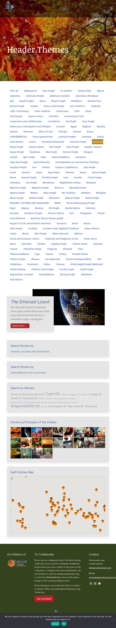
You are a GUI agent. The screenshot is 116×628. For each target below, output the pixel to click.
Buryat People (17, 106)
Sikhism (78, 233)
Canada (34, 106)
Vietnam (60, 264)
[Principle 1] (68, 432)
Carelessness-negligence (70, 395)
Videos (47, 264)
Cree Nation (54, 121)
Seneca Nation (91, 228)
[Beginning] (16, 432)
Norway (39, 208)
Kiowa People (99, 172)
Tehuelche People (32, 248)
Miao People (50, 192)
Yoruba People (66, 269)
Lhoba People (95, 177)
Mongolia (101, 192)
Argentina (15, 95)
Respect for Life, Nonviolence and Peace (30, 223)
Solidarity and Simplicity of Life (61, 238)
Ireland (46, 167)
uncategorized (52, 259)
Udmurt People (17, 259)
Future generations (43, 136)
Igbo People (29, 157)
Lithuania (15, 182)
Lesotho (78, 177)
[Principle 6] (26, 443)
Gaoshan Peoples (67, 136)
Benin (43, 100)
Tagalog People (59, 243)
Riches (44, 407)
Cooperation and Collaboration (26, 121)
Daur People (88, 121)
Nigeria (25, 208)
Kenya (83, 172)
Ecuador (60, 126)
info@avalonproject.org (68, 574)
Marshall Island (77, 187)
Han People (55, 146)
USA (99, 259)
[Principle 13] (100, 443)
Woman (91, 406)
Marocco (59, 187)
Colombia (54, 116)
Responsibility (25, 406)
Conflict (83, 395)
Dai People (71, 121)
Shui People (41, 233)
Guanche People (78, 141)
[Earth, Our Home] (26, 432)
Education (29, 398)
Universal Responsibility (78, 259)
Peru (71, 213)
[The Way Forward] (47, 453)
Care (53, 394)
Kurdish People (50, 177)
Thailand (67, 248)
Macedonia (48, 182)
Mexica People (17, 192)
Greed (72, 399)
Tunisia (49, 254)
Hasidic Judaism (93, 146)
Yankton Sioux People (42, 269)
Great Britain (16, 141)
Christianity (16, 116)
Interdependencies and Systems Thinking (77, 162)
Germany (86, 136)
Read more (18, 325)
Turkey (62, 254)
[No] (112, 620)
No (64, 624)
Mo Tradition (69, 192)
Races (75, 402)
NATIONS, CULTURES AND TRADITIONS (29, 203)
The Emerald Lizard (30, 301)
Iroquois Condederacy (66, 167)
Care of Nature (77, 106)
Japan (39, 172)
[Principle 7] (37, 443)
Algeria (100, 90)
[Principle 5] (16, 443)
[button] (95, 526)
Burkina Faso (94, 100)
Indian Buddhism (61, 157)
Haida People (16, 146)
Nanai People (92, 197)
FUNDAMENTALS (18, 136)
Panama (14, 213)
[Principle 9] (58, 443)
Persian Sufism (56, 213)
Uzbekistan (16, 264)
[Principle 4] (100, 432)
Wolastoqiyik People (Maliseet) (86, 264)
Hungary (88, 151)
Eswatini (28, 131)
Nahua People (72, 197)
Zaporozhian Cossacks (21, 274)
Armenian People (35, 95)
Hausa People (17, 151)
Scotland (32, 228)
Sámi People (16, 228)
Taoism (14, 248)
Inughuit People (18, 167)
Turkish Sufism (80, 254)
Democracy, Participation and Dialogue (30, 126)
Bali (12, 100)
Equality (101, 126)
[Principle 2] (79, 432)
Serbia (13, 233)
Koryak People (29, 177)
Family (42, 399)
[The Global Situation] (37, 432)
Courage (95, 394)
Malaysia (91, 182)
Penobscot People (33, 213)
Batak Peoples (27, 100)
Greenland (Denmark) (53, 141)
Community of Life (74, 116)
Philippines (86, 213)
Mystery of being (64, 402)
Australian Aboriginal (87, 95)
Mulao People (36, 197)
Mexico (34, 192)
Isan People (89, 167)
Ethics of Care (45, 131)
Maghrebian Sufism (70, 182)
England (86, 126)
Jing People (54, 172)
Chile (77, 111)
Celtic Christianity (19, 111)
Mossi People (17, 197)
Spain (13, 243)
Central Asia (62, 111)
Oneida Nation (72, 208)
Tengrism (52, 248)
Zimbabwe (86, 274)
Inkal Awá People (19, 162)
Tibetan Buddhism (19, 254)
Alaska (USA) (84, 90)
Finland (77, 131)
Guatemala (97, 141)
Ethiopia (63, 131)
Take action (75, 406)
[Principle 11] (79, 443)
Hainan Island (36, 146)
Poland (101, 213)
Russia (87, 223)
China (88, 111)
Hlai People (51, 151)
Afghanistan (30, 90)
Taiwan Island (79, 243)
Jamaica (26, 172)
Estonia (14, 131)
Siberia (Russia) (60, 233)
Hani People (73, 146)
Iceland (14, 157)
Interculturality (42, 162)
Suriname (26, 243)
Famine (49, 399)
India (43, 157)
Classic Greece (35, 116)
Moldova (85, 192)
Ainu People (49, 90)
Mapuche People (40, 187)
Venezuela (32, 264)
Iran (34, 167)
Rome (75, 223)
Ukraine (35, 259)
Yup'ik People (87, 269)
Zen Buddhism (46, 274)
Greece (32, 141)
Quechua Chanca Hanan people (47, 218)
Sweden (41, 243)
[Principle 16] (37, 453)
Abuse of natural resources (27, 394)
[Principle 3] (89, 432)
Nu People (54, 208)
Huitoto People (70, 151)
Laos (66, 177)
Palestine (90, 208)
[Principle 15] (26, 453)
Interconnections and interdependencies (25, 402)
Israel (13, 172)
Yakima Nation (18, 269)
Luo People (31, 182)
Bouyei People (58, 100)
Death (16, 398)
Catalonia (96, 106)
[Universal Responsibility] (58, 432)
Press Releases (17, 218)
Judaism (69, 172)
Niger (13, 208)
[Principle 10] (68, 443)
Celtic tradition (42, 111)
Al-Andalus (66, 90)
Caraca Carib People (53, 106)
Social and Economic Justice (24, 238)
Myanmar (54, 197)
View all (14, 90)
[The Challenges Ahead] (47, 432)
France (90, 131)
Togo (37, 254)
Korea (13, 177)
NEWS (57, 203)
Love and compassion (49, 402)
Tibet (80, 248)
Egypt (74, 126)
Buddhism (76, 100)
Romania (61, 223)
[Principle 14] (16, 453)
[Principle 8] (47, 443)
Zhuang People (67, 274)
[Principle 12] (89, 443)
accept (55, 624)
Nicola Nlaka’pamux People (80, 203)
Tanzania (98, 243)
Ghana (100, 136)
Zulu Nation (16, 279)
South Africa (90, 238)
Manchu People (18, 187)
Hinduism (35, 151)
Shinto (25, 233)
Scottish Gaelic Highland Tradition (61, 228)
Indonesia (80, 157)
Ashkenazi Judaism (60, 95)
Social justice (57, 406)
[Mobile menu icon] (111, 8)
